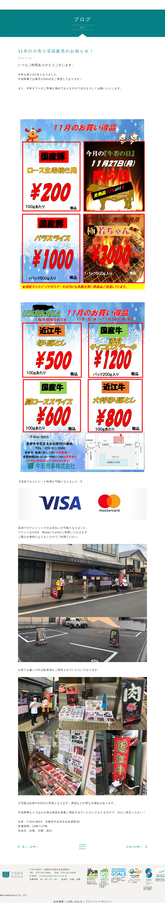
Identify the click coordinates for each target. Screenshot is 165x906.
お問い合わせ (75, 901)
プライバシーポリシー (98, 901)
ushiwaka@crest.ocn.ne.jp (53, 876)
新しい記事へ (30, 846)
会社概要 (58, 901)
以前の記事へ (134, 846)
